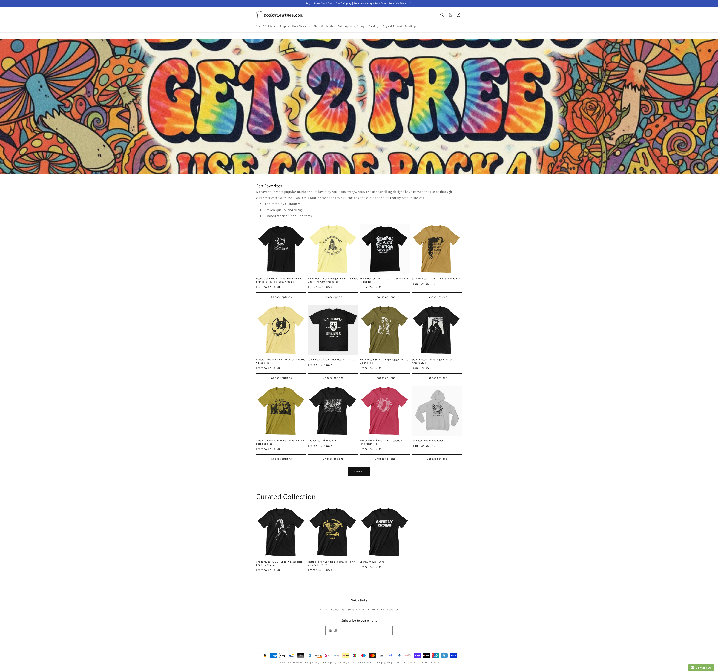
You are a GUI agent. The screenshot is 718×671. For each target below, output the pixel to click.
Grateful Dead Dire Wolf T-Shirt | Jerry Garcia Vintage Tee (281, 361)
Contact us (337, 609)
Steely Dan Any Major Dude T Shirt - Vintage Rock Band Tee (280, 442)
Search (324, 609)
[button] (265, 26)
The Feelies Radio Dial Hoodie (428, 440)
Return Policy (376, 609)
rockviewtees (293, 662)
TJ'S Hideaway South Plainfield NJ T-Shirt (331, 359)
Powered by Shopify (309, 662)
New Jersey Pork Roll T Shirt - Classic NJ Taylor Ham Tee (382, 442)
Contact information (406, 662)
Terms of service (365, 662)
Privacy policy (347, 662)
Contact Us (702, 667)
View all (359, 471)
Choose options (281, 297)
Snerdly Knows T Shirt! (372, 561)
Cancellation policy (429, 662)
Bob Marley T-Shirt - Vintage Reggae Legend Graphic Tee (384, 361)
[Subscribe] (388, 630)
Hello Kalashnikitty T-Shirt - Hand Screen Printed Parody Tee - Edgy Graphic (278, 280)
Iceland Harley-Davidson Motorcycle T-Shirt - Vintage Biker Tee (332, 563)
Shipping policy (384, 662)
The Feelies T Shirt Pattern (322, 440)
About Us (392, 609)
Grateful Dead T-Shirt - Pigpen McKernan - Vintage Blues (435, 361)
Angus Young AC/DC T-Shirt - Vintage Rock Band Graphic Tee (279, 563)
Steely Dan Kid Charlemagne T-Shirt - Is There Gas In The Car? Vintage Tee (333, 280)
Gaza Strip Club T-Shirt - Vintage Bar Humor (436, 278)
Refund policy (329, 662)
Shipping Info (356, 609)
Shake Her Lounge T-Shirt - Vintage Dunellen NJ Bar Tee (384, 280)
